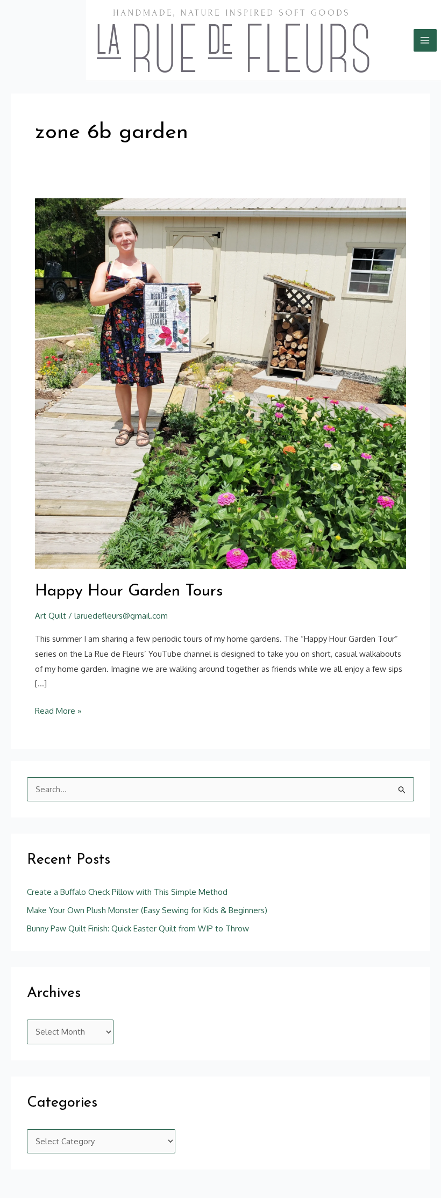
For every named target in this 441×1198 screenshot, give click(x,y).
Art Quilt (50, 616)
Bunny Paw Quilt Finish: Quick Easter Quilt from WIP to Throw (138, 928)
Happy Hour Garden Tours (129, 591)
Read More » (58, 710)
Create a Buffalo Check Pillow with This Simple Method (127, 892)
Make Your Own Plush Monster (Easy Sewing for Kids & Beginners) (147, 910)
